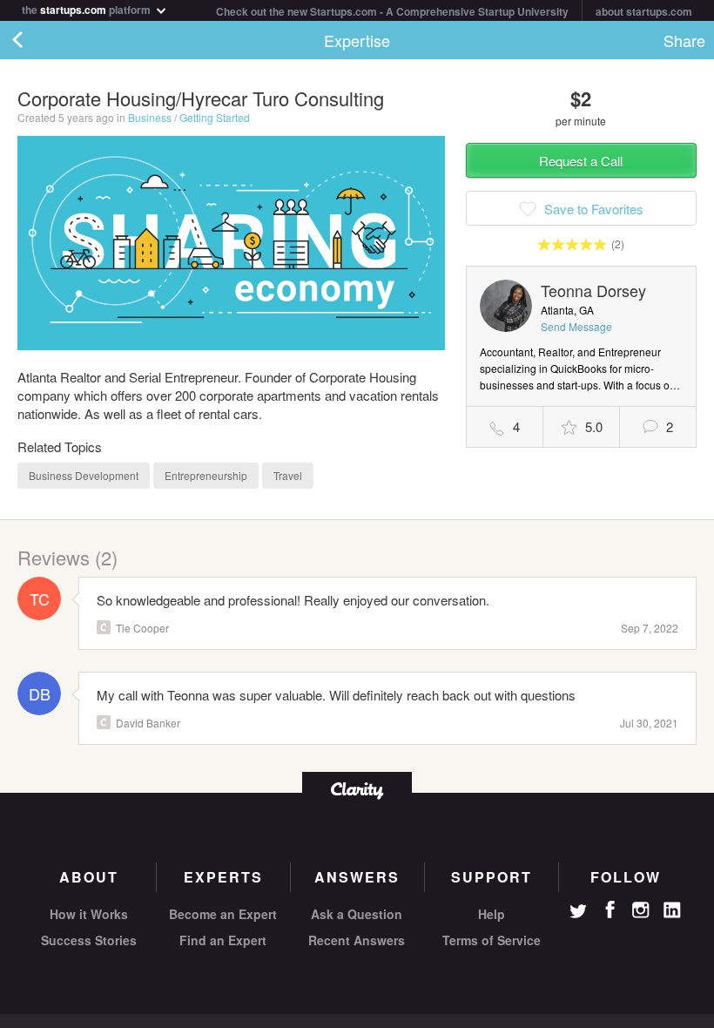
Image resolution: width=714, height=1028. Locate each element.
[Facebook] (609, 909)
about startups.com (644, 11)
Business (150, 117)
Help (491, 914)
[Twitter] (578, 913)
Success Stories (89, 940)
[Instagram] (641, 910)
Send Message (576, 326)
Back (35, 40)
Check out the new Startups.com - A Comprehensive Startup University (392, 11)
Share (684, 40)
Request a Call (581, 161)
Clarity (104, 627)
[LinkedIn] (672, 910)
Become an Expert (223, 914)
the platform (87, 8)
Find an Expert (222, 940)
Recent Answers (356, 940)
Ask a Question (356, 914)
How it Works (89, 914)
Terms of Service (491, 940)
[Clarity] (357, 789)
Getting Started (214, 117)
